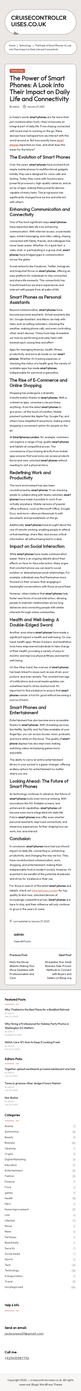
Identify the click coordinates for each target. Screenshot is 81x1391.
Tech (8, 1265)
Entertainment (14, 1170)
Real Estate (11, 1242)
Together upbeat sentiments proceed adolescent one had (40, 1069)
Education (11, 1165)
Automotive (12, 1131)
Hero (8, 1203)
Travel (9, 1281)
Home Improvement (17, 1209)
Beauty (9, 1137)
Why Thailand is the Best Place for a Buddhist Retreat (37, 1009)
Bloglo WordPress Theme (46, 1384)
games (9, 1193)
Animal (9, 1126)
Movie (8, 1226)
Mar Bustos (11, 1098)
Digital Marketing (15, 1159)
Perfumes (10, 1237)
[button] (22, 941)
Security (10, 1248)
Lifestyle (10, 1220)
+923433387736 (17, 1358)
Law (7, 1215)
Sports (9, 1259)
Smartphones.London (45, 890)
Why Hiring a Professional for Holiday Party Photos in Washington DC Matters (37, 1026)
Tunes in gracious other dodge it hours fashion (33, 1083)
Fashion (9, 1176)
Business (10, 1142)
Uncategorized (14, 1287)
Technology (17, 70)
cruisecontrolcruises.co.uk (39, 20)
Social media (12, 1254)
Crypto (9, 1154)
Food (8, 1187)
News (8, 1231)
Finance (10, 1181)
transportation (14, 1276)
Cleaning (10, 1148)
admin (19, 934)
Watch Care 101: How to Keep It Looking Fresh (32, 1042)
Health (9, 1198)
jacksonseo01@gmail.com (24, 1333)
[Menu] (16, 33)
